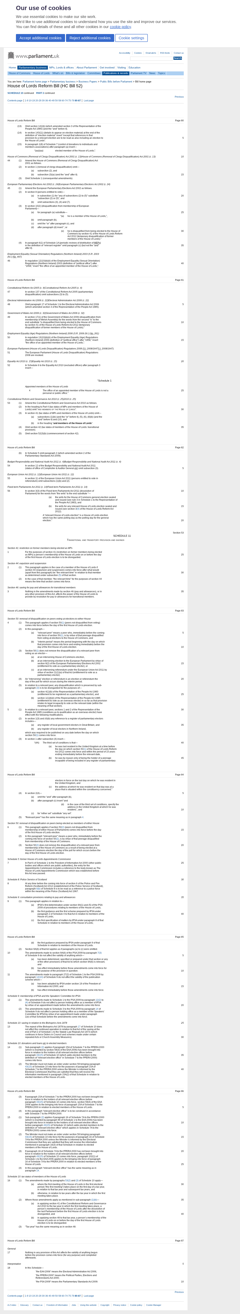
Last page (89, 100)
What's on (57, 73)
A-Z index (12, 1305)
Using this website (88, 1305)
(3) (37, 688)
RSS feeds (165, 53)
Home (12, 67)
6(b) (38, 888)
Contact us (179, 53)
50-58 (58, 100)
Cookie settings (131, 38)
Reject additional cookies (90, 38)
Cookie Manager (153, 1305)
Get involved (107, 67)
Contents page (15, 100)
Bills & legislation (75, 73)
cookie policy (120, 27)
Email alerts (151, 53)
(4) (78, 509)
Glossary (24, 1305)
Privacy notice (119, 1305)
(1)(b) (94, 1199)
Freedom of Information (57, 1305)
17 (79, 1026)
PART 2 (40, 93)
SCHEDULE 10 (15, 93)
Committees (94, 73)
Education (134, 67)
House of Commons (19, 73)
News (152, 73)
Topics (161, 73)
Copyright (104, 1305)
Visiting (121, 67)
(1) (63, 622)
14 (97, 1009)
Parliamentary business (32, 67)
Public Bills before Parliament (116, 81)
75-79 (71, 100)
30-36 (45, 100)
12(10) (39, 977)
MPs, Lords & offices (61, 67)
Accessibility (124, 53)
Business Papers (88, 81)
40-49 (52, 100)
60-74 (65, 100)
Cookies (138, 53)
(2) (63, 827)
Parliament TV (138, 73)
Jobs (74, 1305)
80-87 (78, 100)
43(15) (39, 1055)
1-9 (26, 100)
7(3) (100, 953)
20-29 (38, 100)
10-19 (32, 100)
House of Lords (41, 73)
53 (66, 1180)
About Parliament (86, 67)
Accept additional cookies (41, 38)
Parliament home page (35, 81)
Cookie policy (136, 1305)
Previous (179, 97)
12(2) (98, 1000)
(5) (59, 575)
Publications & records (116, 73)
